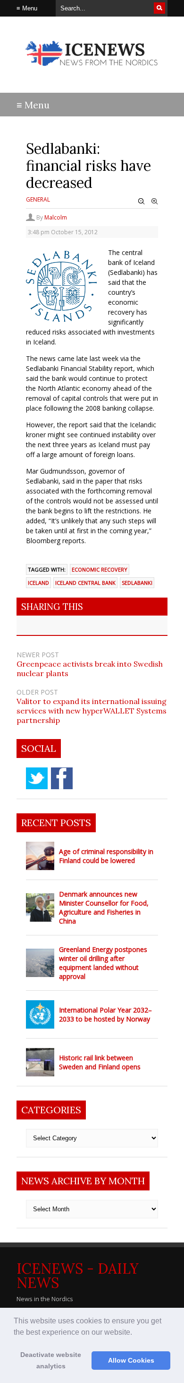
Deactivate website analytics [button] (50, 1360)
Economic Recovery (99, 569)
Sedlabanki (137, 582)
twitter (37, 778)
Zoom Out (141, 201)
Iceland (38, 582)
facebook (62, 778)
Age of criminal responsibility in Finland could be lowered (106, 856)
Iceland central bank (85, 582)
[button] (135, 1332)
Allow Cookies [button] (131, 1360)
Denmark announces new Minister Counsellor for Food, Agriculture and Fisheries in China (104, 907)
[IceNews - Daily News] (92, 71)
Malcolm (55, 217)
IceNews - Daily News (78, 1275)
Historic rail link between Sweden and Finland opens (100, 1062)
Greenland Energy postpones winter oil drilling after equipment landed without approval (103, 963)
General (38, 199)
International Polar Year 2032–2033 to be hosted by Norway (105, 1014)
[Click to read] (40, 856)
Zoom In (154, 201)
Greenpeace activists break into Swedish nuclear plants (90, 668)
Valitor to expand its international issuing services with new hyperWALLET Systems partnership (92, 710)
